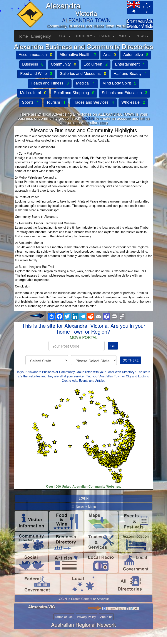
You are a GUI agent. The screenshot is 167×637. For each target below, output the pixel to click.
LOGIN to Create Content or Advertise (83, 598)
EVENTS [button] (105, 36)
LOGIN (88, 118)
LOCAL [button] (62, 36)
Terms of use (64, 616)
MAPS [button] (123, 36)
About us (106, 616)
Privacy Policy (86, 616)
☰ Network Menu (83, 506)
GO (112, 346)
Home (22, 36)
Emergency (41, 36)
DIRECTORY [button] (84, 36)
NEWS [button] (141, 36)
